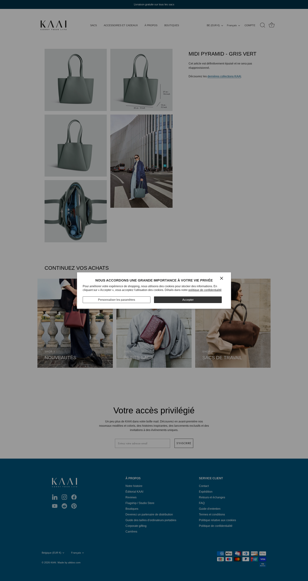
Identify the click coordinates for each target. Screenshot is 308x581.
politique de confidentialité (205, 289)
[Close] (221, 278)
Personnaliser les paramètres (116, 299)
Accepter (188, 299)
